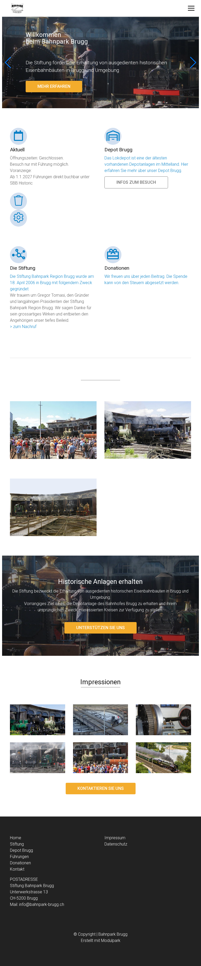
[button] (192, 62)
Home (15, 837)
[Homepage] (82, 8)
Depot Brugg (21, 850)
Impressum (114, 837)
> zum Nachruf (23, 326)
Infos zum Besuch (136, 182)
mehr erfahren (53, 86)
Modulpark (110, 940)
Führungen (19, 856)
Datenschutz (115, 844)
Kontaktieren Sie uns (100, 788)
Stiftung (17, 844)
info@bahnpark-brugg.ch (41, 904)
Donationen (20, 862)
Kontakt (17, 869)
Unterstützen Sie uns (100, 627)
